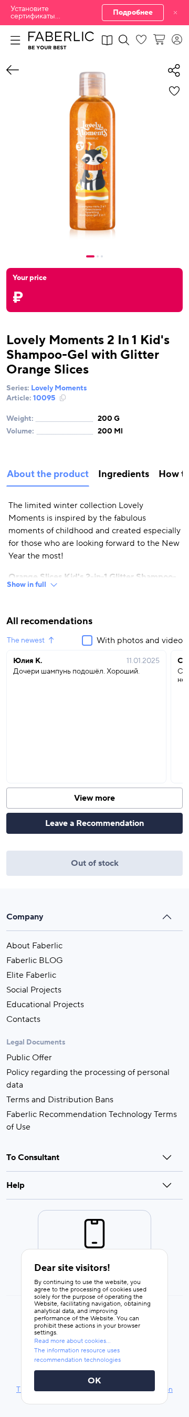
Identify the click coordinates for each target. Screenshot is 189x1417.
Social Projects (33, 990)
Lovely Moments (59, 388)
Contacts (23, 1019)
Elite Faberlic (31, 975)
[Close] (175, 12)
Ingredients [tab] (123, 474)
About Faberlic (34, 945)
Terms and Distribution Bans (59, 1099)
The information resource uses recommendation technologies (77, 1355)
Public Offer (29, 1057)
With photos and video (140, 640)
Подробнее (133, 12)
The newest (26, 640)
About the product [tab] (48, 474)
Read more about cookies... (72, 1341)
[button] (94, 12)
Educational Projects (45, 1004)
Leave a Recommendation (94, 823)
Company (25, 917)
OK (94, 1380)
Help (15, 1185)
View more (94, 798)
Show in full (26, 584)
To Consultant (32, 1157)
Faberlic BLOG (34, 960)
